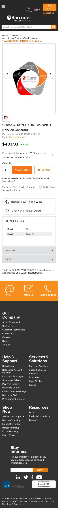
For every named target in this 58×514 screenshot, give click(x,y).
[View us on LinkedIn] (18, 479)
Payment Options (10, 384)
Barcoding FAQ (9, 395)
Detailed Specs (15, 221)
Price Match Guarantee (13, 399)
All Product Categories (13, 416)
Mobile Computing (11, 424)
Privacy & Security (37, 501)
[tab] (29, 219)
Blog (4, 341)
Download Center (10, 387)
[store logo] (19, 18)
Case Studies (35, 381)
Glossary (33, 420)
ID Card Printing (10, 431)
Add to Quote (49, 187)
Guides (32, 385)
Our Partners (8, 333)
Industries (34, 377)
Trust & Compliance (15, 504)
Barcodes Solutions (38, 366)
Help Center (8, 366)
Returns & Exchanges (12, 376)
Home (5, 35)
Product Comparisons (39, 416)
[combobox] (29, 27)
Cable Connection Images (15, 391)
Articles (6, 344)
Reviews (10, 250)
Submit (40, 470)
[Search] (53, 27)
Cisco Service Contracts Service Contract (21, 38)
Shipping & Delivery (11, 380)
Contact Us (48, 12)
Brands (15, 35)
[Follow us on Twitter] (25, 479)
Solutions (33, 373)
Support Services (37, 370)
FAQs (8, 259)
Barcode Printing (10, 427)
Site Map (23, 501)
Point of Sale (8, 435)
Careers (6, 337)
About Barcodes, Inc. (12, 322)
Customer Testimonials (13, 329)
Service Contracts (17, 137)
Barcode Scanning (11, 420)
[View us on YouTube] (39, 479)
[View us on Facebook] (32, 479)
